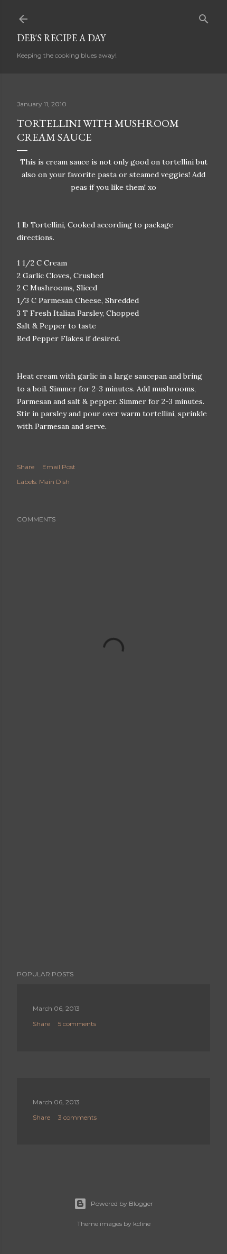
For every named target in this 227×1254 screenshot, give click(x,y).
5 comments (77, 1024)
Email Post (58, 467)
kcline (141, 1224)
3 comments (77, 1117)
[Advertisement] (113, 869)
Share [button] (25, 467)
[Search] (203, 16)
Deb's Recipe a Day (61, 38)
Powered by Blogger (122, 1203)
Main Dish (54, 482)
